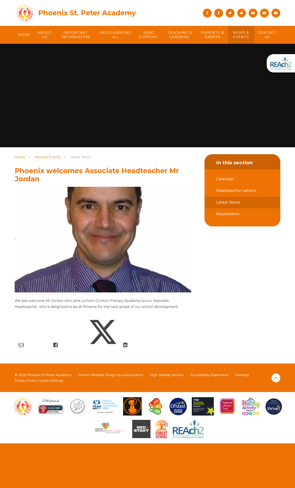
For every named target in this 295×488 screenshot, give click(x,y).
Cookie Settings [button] (50, 380)
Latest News (80, 157)
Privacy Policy (26, 380)
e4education (132, 375)
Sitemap (242, 375)
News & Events (47, 157)
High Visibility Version (167, 375)
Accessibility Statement (209, 375)
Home (20, 157)
